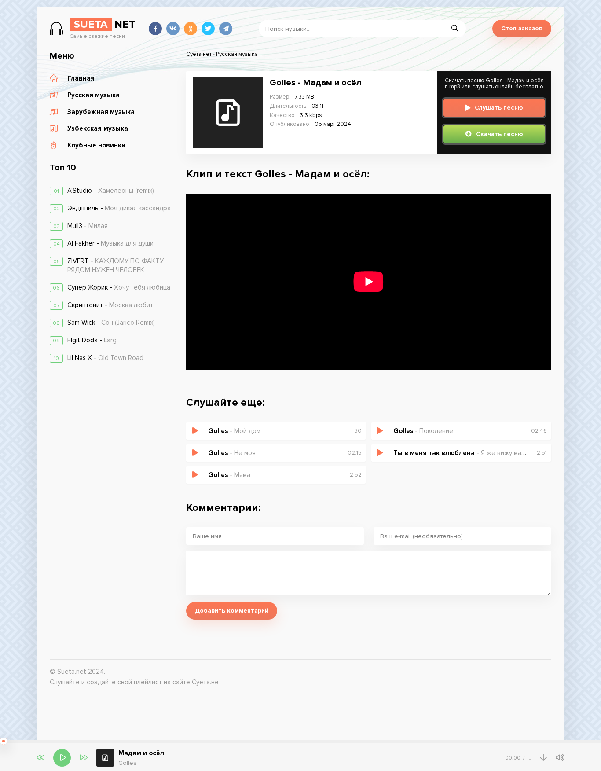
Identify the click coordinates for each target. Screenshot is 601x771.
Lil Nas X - (105, 358)
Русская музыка (93, 95)
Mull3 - (87, 226)
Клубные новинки (96, 145)
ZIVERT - (115, 265)
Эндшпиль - (119, 208)
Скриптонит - (110, 305)
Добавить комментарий (231, 610)
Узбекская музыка (97, 128)
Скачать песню (499, 134)
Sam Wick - (111, 323)
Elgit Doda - (92, 340)
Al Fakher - (110, 243)
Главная (81, 78)
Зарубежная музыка (101, 112)
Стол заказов (521, 28)
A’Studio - (110, 191)
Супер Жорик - (118, 287)
